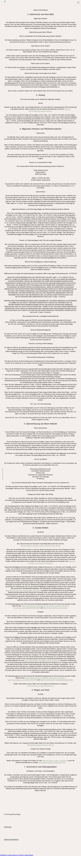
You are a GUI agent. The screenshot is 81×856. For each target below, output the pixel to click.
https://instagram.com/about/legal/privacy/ (40, 686)
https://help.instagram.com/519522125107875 (22, 680)
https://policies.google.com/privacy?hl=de (40, 745)
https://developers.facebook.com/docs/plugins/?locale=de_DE (40, 546)
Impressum (7, 827)
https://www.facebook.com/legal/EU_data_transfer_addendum (42, 606)
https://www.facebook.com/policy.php (55, 608)
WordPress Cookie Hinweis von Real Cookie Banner (16, 855)
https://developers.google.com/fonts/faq (55, 760)
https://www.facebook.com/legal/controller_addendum (23, 590)
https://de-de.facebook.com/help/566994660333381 (56, 680)
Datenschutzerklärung (11, 839)
